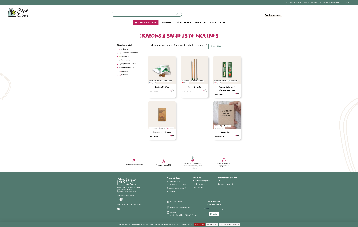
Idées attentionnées (147, 22)
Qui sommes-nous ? (295, 2)
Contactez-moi (272, 15)
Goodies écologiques (201, 181)
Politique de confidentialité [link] (229, 224)
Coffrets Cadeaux (183, 22)
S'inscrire (213, 214)
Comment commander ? (331, 2)
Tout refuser (199, 224)
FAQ (285, 2)
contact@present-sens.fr (180, 207)
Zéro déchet (198, 187)
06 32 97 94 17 (176, 202)
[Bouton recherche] (176, 14)
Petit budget (200, 22)
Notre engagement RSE (312, 2)
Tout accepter (186, 224)
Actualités (345, 2)
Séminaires (166, 22)
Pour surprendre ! (218, 22)
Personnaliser (212, 224)
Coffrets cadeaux (200, 184)
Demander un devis (225, 184)
